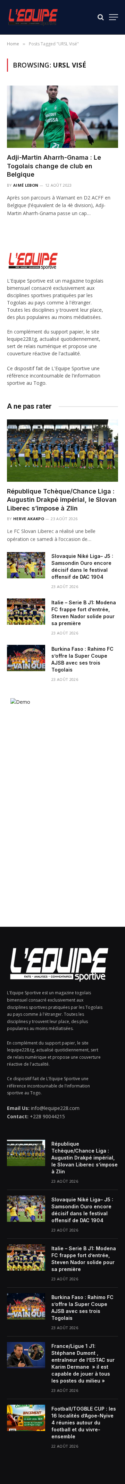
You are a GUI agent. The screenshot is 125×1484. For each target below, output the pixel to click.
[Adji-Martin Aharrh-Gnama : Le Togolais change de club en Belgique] (62, 117)
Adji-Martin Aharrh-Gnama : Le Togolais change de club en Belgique (54, 166)
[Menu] (113, 17)
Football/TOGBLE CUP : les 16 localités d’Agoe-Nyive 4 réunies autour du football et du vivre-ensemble (83, 1422)
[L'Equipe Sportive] (33, 17)
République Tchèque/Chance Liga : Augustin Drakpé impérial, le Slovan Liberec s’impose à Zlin (62, 500)
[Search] (100, 17)
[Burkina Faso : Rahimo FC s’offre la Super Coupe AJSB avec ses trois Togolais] (26, 658)
